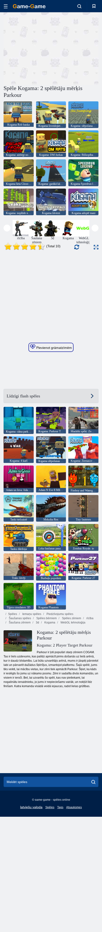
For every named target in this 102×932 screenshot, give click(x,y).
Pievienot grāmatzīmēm (53, 348)
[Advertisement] (43, 48)
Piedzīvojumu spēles (59, 614)
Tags (60, 807)
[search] (93, 782)
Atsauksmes (74, 807)
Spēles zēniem (71, 618)
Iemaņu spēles (31, 614)
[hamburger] (6, 6)
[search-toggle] (79, 6)
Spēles (12, 614)
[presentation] (7, 228)
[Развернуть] (96, 247)
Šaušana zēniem (19, 622)
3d (37, 622)
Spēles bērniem (46, 618)
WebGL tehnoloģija (72, 622)
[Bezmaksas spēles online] (29, 6)
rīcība (89, 618)
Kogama (49, 622)
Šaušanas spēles (19, 618)
